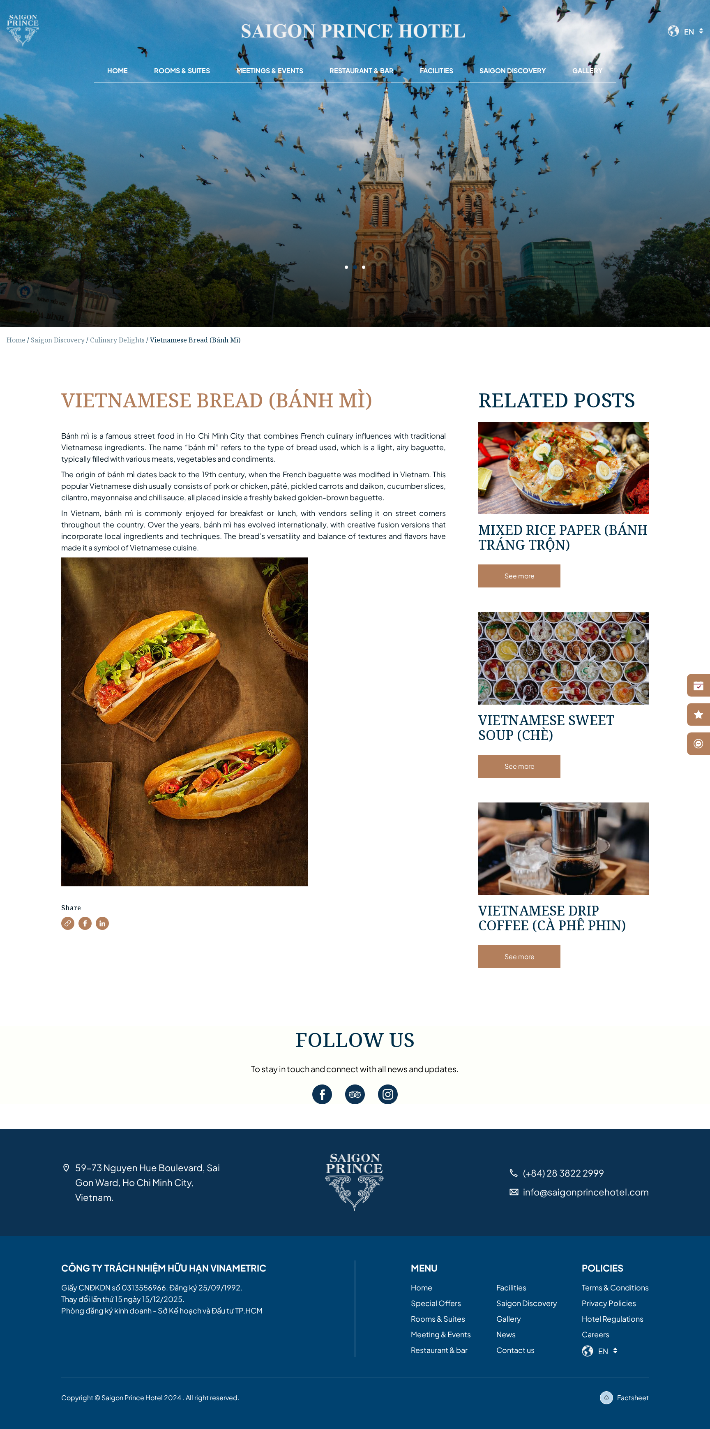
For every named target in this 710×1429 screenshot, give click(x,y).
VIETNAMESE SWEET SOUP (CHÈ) (546, 727)
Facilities (436, 70)
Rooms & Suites (182, 70)
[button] (67, 923)
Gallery (587, 70)
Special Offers (436, 1303)
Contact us (515, 1350)
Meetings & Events (269, 70)
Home (117, 70)
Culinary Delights (117, 340)
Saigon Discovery (512, 70)
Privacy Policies (609, 1303)
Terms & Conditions (615, 1287)
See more (520, 575)
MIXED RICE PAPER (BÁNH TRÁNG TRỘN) (563, 537)
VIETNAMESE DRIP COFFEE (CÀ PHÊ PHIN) (552, 918)
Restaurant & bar (439, 1350)
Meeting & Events (441, 1334)
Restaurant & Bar (362, 70)
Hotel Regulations (612, 1318)
